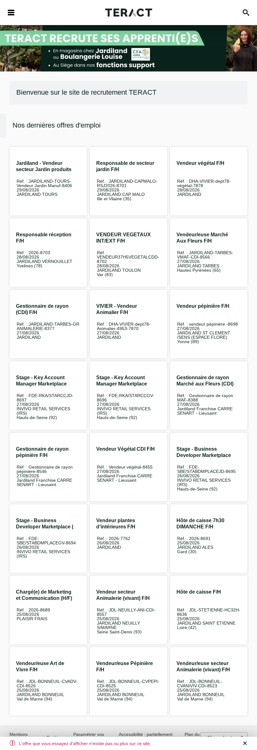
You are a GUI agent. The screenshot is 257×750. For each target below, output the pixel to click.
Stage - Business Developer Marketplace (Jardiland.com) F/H (203, 455)
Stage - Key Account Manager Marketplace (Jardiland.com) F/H (41, 384)
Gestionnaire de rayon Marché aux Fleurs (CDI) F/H (204, 384)
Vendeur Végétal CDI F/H (125, 449)
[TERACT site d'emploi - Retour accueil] (128, 12)
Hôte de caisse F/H (198, 592)
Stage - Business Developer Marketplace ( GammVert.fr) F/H (44, 527)
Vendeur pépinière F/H (202, 306)
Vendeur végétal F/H (200, 163)
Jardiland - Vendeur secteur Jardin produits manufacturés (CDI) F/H (43, 169)
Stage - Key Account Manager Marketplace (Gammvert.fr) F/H (121, 384)
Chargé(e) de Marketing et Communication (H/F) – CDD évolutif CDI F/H (44, 598)
